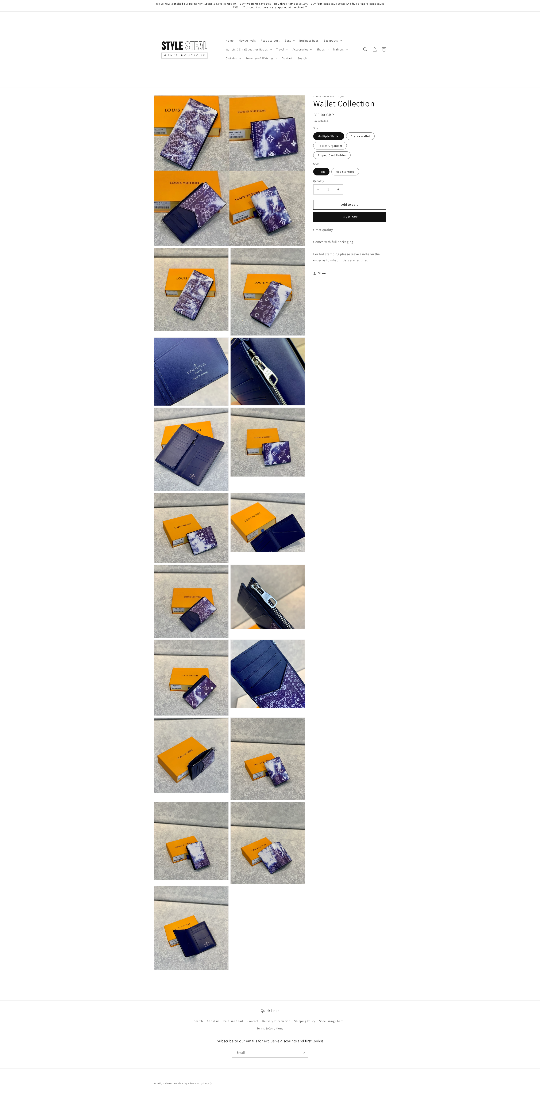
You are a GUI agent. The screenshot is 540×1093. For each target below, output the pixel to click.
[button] (289, 40)
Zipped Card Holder (332, 155)
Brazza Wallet (360, 136)
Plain (321, 172)
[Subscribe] (303, 1053)
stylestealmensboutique (176, 1083)
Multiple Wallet (329, 136)
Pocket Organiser (330, 146)
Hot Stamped (345, 172)
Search (198, 1021)
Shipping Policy (304, 1021)
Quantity (318, 181)
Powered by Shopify (201, 1083)
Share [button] (322, 273)
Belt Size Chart (233, 1021)
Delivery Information (276, 1021)
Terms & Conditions (270, 1028)
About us (213, 1021)
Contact (252, 1021)
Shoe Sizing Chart (331, 1021)
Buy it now (350, 217)
